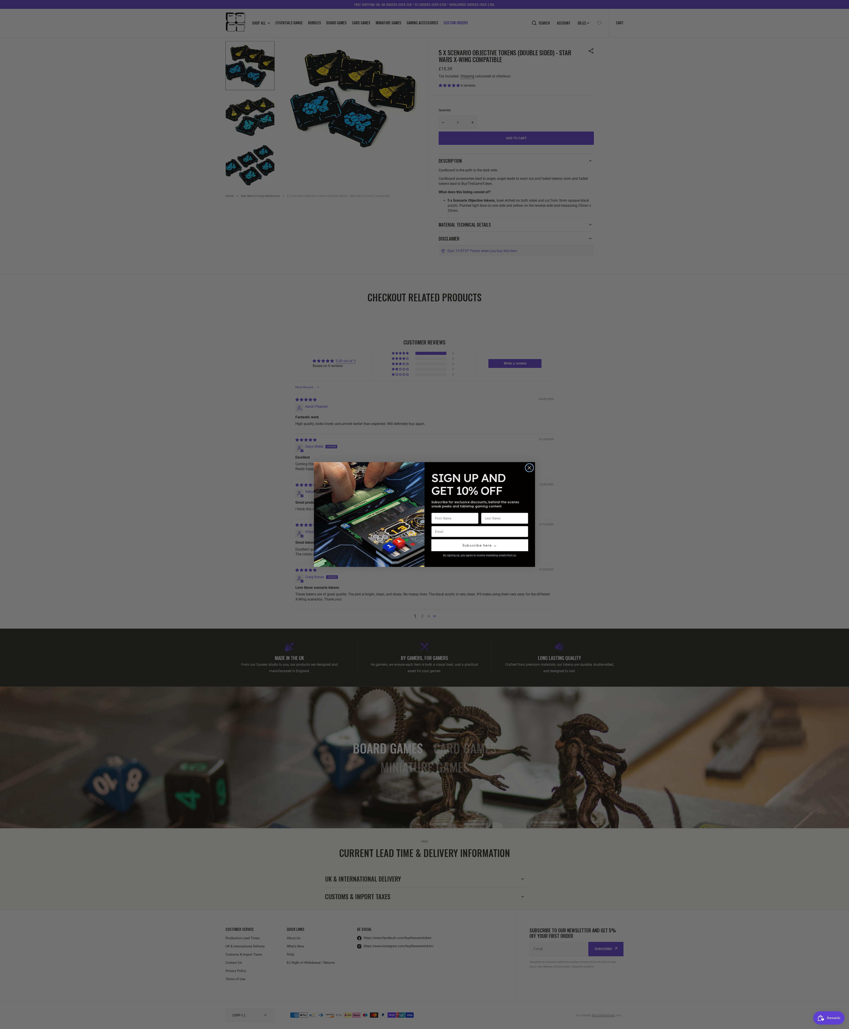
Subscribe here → (480, 545)
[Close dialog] (529, 468)
